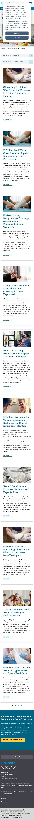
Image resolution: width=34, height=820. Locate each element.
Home (3, 48)
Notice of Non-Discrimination (8, 811)
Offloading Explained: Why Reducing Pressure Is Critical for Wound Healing (17, 92)
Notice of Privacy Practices (16, 810)
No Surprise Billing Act (7, 815)
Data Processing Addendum (8, 813)
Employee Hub (21, 811)
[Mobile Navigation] (31, 3)
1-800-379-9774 (8, 794)
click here (8, 785)
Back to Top (17, 757)
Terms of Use (4, 810)
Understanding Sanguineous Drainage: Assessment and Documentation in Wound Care (16, 221)
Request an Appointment (13, 740)
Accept (17, 33)
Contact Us (4, 772)
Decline (17, 37)
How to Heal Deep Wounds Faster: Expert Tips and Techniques (16, 353)
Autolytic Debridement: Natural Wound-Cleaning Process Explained (16, 290)
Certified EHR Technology (23, 813)
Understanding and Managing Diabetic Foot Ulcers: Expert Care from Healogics (16, 551)
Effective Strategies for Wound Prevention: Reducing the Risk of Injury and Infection (16, 421)
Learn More (7, 120)
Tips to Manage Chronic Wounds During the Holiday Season (16, 612)
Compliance (4, 802)
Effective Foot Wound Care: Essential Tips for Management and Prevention (16, 155)
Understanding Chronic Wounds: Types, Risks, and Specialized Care (16, 670)
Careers (3, 798)
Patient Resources (12, 48)
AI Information (17, 815)
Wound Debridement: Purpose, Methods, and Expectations (16, 489)
